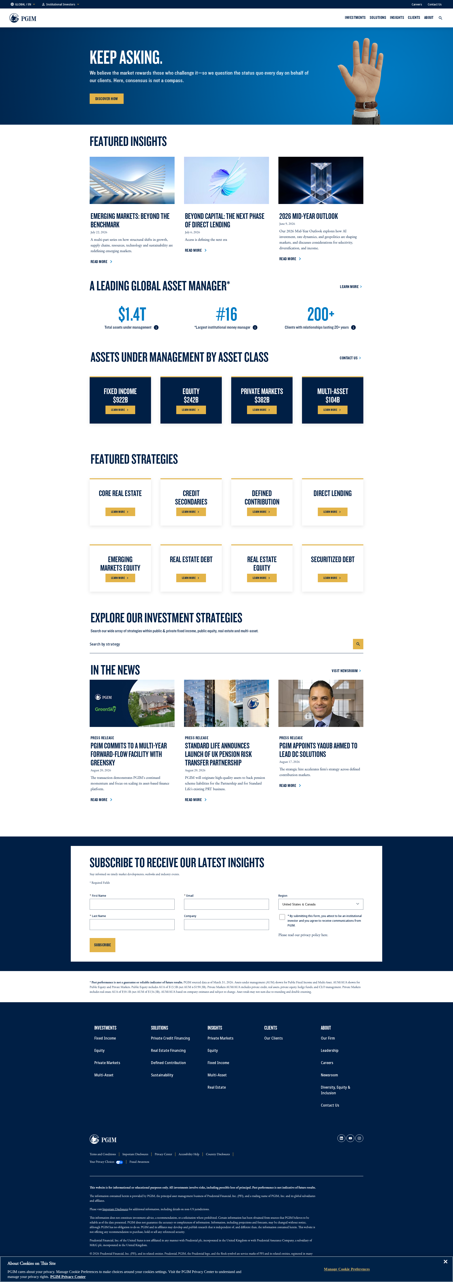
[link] (341, 1138)
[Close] (445, 1265)
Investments (355, 17)
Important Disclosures (115, 1209)
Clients (414, 17)
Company (190, 916)
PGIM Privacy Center (68, 1277)
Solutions (378, 17)
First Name (99, 895)
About (429, 17)
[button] (23, 4)
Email (189, 895)
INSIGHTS (397, 17)
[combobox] (221, 644)
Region (282, 895)
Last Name (99, 916)
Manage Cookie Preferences (347, 1269)
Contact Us (435, 4)
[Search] (358, 644)
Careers (417, 4)
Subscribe (102, 944)
